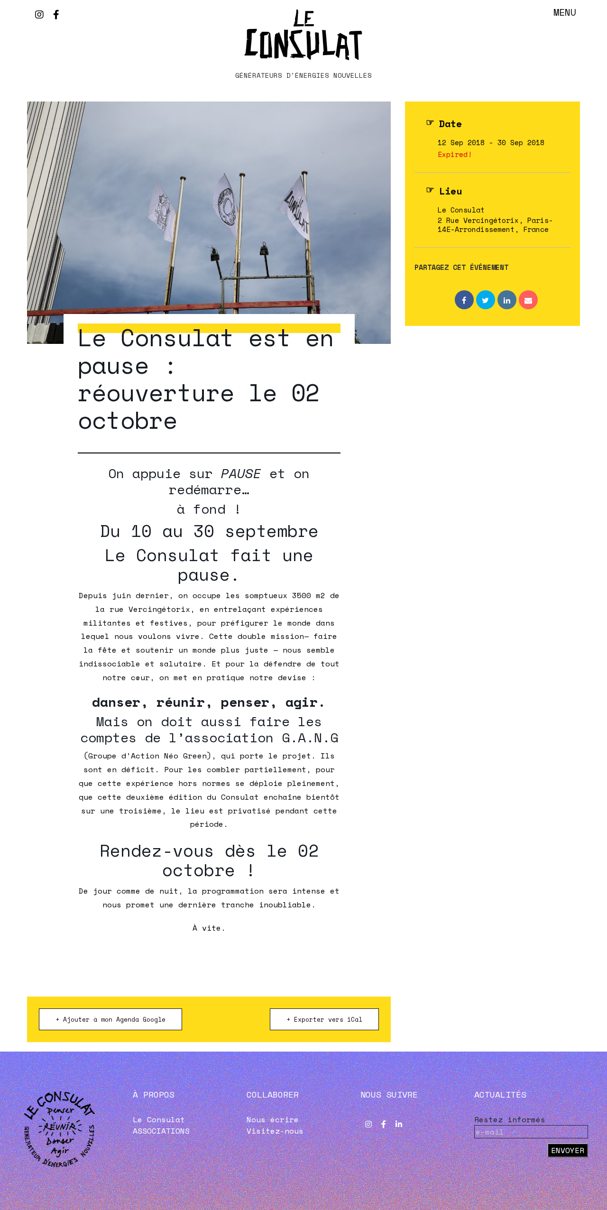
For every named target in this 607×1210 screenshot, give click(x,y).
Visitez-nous (275, 1130)
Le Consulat (159, 1119)
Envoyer (567, 1150)
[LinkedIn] (506, 299)
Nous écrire (273, 1119)
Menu (564, 12)
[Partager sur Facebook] (464, 299)
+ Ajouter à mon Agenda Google (110, 1019)
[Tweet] (485, 299)
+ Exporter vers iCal (324, 1019)
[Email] (528, 299)
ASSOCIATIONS (161, 1130)
